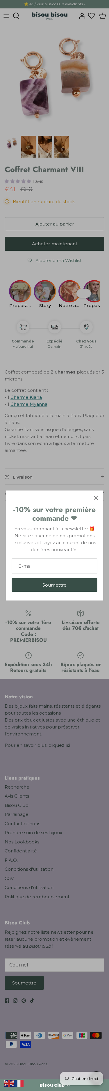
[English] (9, 1082)
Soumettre (54, 585)
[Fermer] (96, 497)
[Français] (19, 1082)
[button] (54, 1085)
